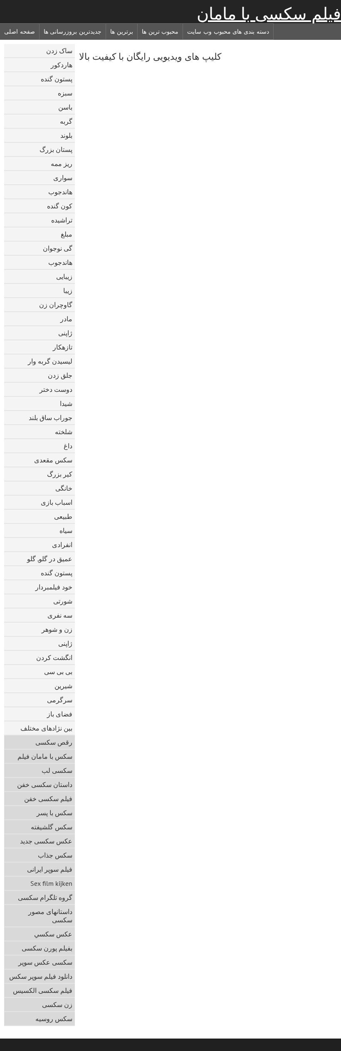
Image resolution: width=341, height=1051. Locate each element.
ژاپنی (65, 333)
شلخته (63, 432)
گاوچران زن (55, 305)
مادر (66, 319)
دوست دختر (56, 389)
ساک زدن (59, 50)
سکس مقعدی (53, 460)
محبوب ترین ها (160, 31)
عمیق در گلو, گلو (49, 559)
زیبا (67, 290)
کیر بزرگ (59, 474)
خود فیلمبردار (53, 587)
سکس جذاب (55, 855)
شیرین (63, 686)
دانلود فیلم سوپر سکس (40, 976)
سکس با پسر (54, 813)
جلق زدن (60, 375)
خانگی (63, 488)
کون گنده (59, 206)
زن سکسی (57, 1004)
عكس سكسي (53, 934)
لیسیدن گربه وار (50, 361)
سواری (62, 178)
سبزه (65, 93)
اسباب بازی (56, 502)
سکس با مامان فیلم (44, 756)
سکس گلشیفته (51, 827)
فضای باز (59, 714)
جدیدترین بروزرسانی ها (72, 31)
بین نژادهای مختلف (46, 728)
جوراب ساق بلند (50, 417)
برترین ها (121, 31)
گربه (66, 121)
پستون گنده (56, 79)
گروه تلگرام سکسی (45, 897)
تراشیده (61, 220)
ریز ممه (61, 163)
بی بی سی (58, 671)
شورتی (62, 601)
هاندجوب (60, 192)
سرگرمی (59, 700)
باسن (65, 107)
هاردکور (61, 65)
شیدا (66, 403)
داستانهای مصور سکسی (50, 915)
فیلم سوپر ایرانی (49, 869)
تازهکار (62, 347)
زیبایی (64, 276)
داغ (68, 446)
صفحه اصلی (19, 31)
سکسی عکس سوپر (45, 962)
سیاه (65, 530)
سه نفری (59, 615)
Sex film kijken (51, 883)
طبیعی (63, 516)
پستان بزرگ (56, 149)
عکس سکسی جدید (46, 841)
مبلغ (66, 234)
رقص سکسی (53, 742)
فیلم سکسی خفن (48, 798)
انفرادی (62, 544)
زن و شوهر (57, 629)
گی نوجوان (57, 248)
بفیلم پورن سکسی (47, 948)
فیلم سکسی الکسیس (42, 990)
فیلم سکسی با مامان (269, 14)
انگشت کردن (54, 657)
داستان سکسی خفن (44, 784)
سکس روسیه (53, 1018)
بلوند (66, 135)
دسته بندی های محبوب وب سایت (228, 31)
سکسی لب (57, 770)
